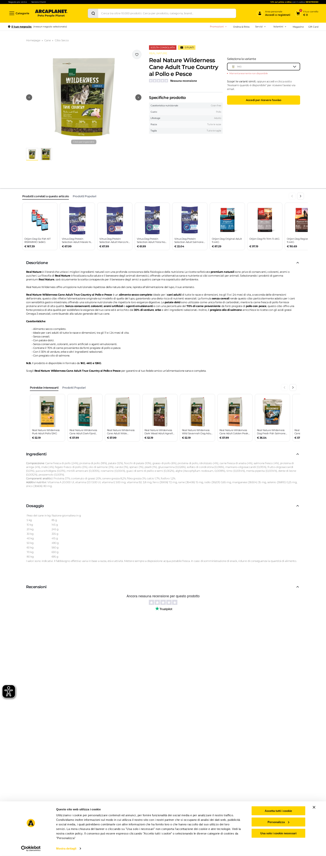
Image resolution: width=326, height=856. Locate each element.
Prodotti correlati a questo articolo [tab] (45, 196)
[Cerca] (93, 13)
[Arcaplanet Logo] (51, 13)
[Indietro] (292, 196)
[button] (84, 97)
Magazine (298, 26)
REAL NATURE (158, 53)
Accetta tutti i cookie (278, 810)
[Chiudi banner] (314, 807)
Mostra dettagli (66, 848)
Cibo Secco (62, 40)
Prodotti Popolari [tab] (84, 196)
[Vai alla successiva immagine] (138, 97)
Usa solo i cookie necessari (278, 833)
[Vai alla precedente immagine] (29, 97)
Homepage (33, 40)
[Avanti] (300, 196)
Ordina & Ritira (241, 26)
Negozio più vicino (17, 2)
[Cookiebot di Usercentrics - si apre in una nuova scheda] (30, 848)
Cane (47, 40)
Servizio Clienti (38, 2)
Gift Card (313, 26)
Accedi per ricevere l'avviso (263, 100)
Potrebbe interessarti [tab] (44, 387)
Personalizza (276, 822)
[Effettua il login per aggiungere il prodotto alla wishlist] (136, 54)
